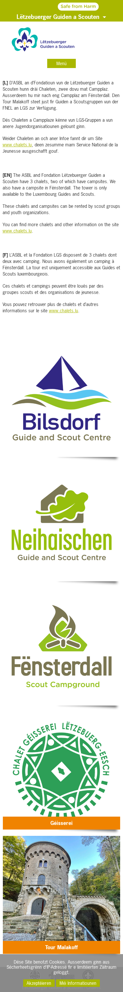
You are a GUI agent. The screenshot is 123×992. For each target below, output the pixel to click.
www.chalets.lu (17, 145)
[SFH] (61, 6)
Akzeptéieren (39, 983)
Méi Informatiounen (77, 983)
